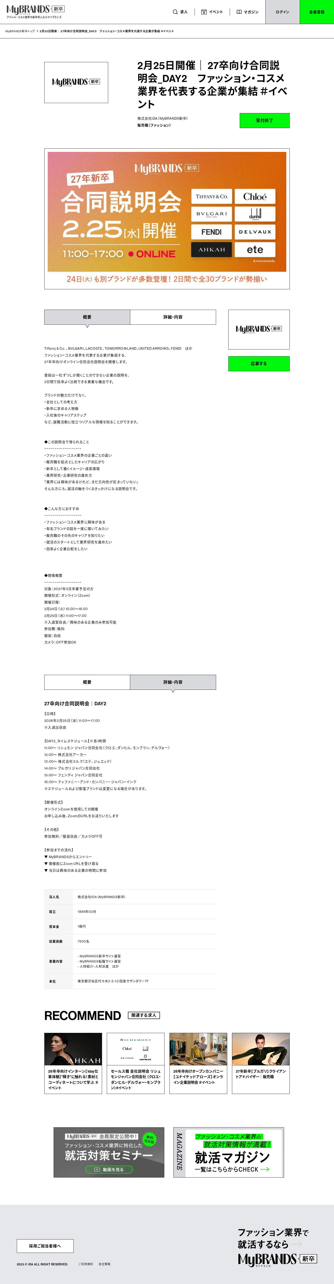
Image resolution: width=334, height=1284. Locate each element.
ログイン (282, 12)
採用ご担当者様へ (45, 1246)
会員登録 (317, 12)
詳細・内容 (173, 317)
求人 (184, 12)
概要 (87, 682)
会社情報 (104, 1264)
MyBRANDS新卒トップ (20, 31)
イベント (216, 12)
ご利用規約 (86, 1264)
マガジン (251, 12)
